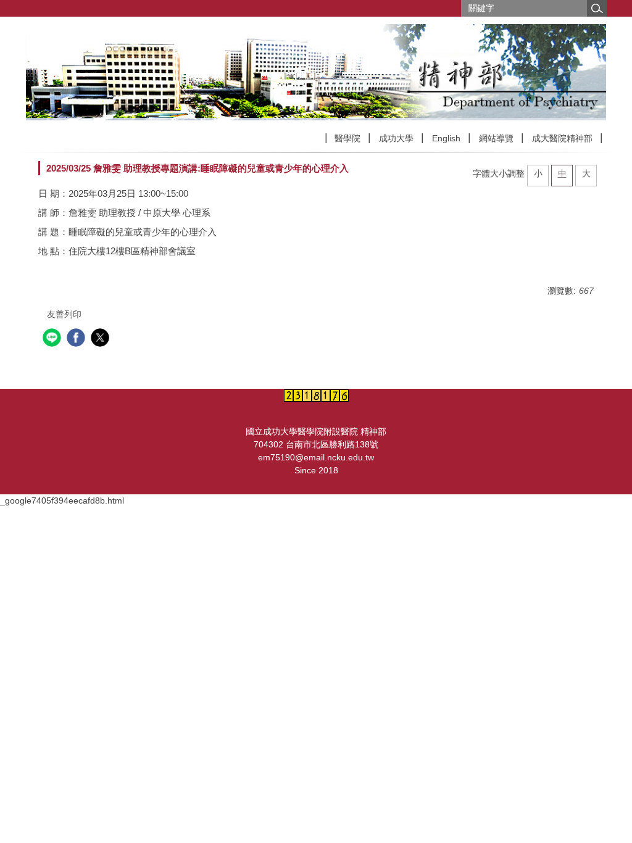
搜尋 (597, 8)
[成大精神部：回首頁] (316, 72)
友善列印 (64, 314)
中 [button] (562, 173)
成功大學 (396, 138)
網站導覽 (496, 138)
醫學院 (347, 138)
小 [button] (538, 173)
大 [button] (586, 173)
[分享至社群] (53, 339)
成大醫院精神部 (562, 138)
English (446, 138)
